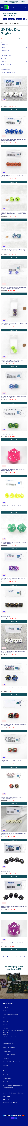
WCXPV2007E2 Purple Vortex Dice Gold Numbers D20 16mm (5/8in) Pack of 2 (14, 324)
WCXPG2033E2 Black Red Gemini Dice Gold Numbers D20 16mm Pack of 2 (14, 725)
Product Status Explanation (10, 1014)
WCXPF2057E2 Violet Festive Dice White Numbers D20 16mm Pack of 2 (13, 579)
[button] (2, 7)
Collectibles (14, 19)
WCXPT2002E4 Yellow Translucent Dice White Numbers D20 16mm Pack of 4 (12, 506)
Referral (5, 1024)
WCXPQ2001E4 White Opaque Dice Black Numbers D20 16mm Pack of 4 (13, 652)
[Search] (22, 7)
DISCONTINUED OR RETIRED (8, 72)
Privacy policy (7, 1051)
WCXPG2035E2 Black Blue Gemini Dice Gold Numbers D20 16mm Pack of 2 (14, 688)
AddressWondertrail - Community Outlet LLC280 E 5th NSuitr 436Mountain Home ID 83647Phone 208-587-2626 (13, 1033)
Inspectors (6, 1065)
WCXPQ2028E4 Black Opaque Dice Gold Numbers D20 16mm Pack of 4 (13, 615)
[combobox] (16, 7)
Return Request (7, 1082)
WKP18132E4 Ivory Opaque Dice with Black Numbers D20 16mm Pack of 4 (13, 834)
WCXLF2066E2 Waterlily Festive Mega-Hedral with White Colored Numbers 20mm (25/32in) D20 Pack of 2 (13, 251)
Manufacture (6, 1021)
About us (5, 1007)
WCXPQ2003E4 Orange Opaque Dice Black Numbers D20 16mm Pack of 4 (13, 176)
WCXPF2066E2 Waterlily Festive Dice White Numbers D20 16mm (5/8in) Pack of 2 (13, 397)
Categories (6, 1017)
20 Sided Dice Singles (12, 23)
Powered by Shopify (17, 1120)
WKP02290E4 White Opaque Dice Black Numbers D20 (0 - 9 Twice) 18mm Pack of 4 (14, 103)
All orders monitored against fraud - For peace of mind (13, 1086)
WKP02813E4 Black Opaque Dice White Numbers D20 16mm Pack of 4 (14, 907)
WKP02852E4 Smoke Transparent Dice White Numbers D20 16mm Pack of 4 (14, 870)
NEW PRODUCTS (5, 69)
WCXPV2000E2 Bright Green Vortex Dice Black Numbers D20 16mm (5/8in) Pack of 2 (12, 361)
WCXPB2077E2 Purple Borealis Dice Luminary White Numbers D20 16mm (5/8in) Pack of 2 (13, 288)
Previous (2, 19)
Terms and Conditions (9, 1047)
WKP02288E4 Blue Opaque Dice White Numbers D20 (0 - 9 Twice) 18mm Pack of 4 (13, 140)
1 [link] (3, 956)
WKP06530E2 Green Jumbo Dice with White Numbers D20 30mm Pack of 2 (13, 543)
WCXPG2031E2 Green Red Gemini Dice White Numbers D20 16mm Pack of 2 (12, 761)
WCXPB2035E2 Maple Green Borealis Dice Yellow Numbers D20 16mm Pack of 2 (12, 433)
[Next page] (24, 956)
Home (2, 23)
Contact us (6, 1010)
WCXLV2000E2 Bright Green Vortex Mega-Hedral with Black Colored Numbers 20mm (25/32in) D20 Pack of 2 (13, 213)
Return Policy (7, 1078)
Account (5, 1075)
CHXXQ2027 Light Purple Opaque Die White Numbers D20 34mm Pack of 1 (14, 943)
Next (26, 19)
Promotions (6, 1058)
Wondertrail (12, 1120)
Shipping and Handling (9, 1054)
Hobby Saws (7, 19)
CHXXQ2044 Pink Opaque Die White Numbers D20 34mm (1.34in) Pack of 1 (13, 470)
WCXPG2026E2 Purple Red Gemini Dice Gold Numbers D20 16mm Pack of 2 (11, 798)
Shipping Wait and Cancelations (12, 1061)
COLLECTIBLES (5, 44)
